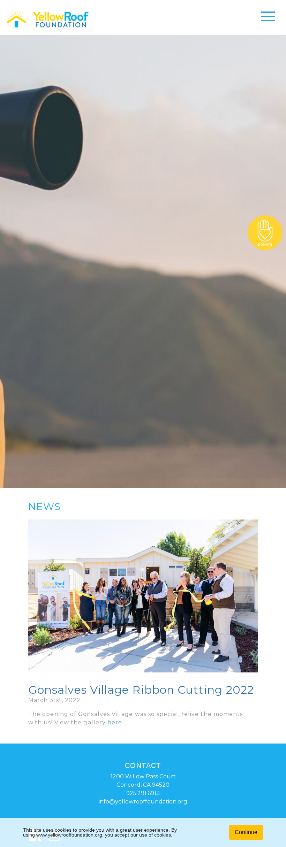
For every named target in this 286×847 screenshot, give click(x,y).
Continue (246, 832)
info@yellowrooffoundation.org (143, 801)
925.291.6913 (143, 793)
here (114, 722)
